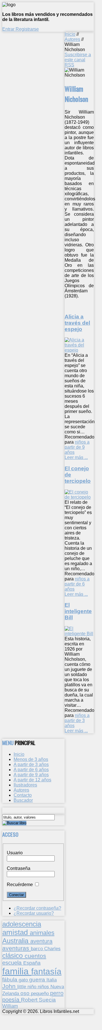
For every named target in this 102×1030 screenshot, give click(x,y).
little (22, 986)
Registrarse (27, 29)
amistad (16, 932)
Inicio (70, 34)
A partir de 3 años (31, 764)
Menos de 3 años (31, 759)
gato (24, 980)
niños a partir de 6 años (77, 583)
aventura (41, 941)
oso (25, 993)
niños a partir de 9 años (77, 447)
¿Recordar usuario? (34, 913)
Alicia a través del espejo (77, 323)
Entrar (9, 29)
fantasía (46, 971)
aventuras (16, 948)
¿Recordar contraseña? (37, 908)
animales (42, 932)
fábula (10, 980)
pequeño (40, 993)
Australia (16, 941)
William (10, 1006)
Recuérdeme (20, 884)
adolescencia (21, 924)
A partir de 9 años (31, 774)
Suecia (47, 1000)
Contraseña (18, 868)
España (32, 963)
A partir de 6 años (31, 769)
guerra (37, 980)
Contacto (23, 795)
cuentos (35, 956)
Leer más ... (76, 457)
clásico (13, 955)
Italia (51, 980)
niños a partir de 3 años (77, 720)
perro (56, 993)
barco (37, 948)
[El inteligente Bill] (79, 633)
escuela (12, 963)
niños (44, 986)
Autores (72, 39)
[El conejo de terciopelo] (79, 497)
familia (16, 971)
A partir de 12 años (32, 779)
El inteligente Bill (78, 611)
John (9, 986)
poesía (11, 1000)
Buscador (23, 800)
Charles (52, 948)
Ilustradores (25, 785)
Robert (30, 1000)
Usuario (15, 852)
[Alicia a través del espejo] (79, 350)
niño (32, 986)
